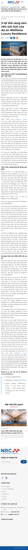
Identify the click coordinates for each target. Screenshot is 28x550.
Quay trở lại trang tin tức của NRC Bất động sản (13, 17)
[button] (2, 3)
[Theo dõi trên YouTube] (6, 478)
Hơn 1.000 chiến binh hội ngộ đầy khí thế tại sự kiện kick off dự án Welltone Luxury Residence (12, 432)
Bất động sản (15, 7)
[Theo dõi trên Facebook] (2, 478)
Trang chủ (4, 7)
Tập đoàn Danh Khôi (15, 266)
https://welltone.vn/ (19, 380)
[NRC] (14, 2)
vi (23, 2)
